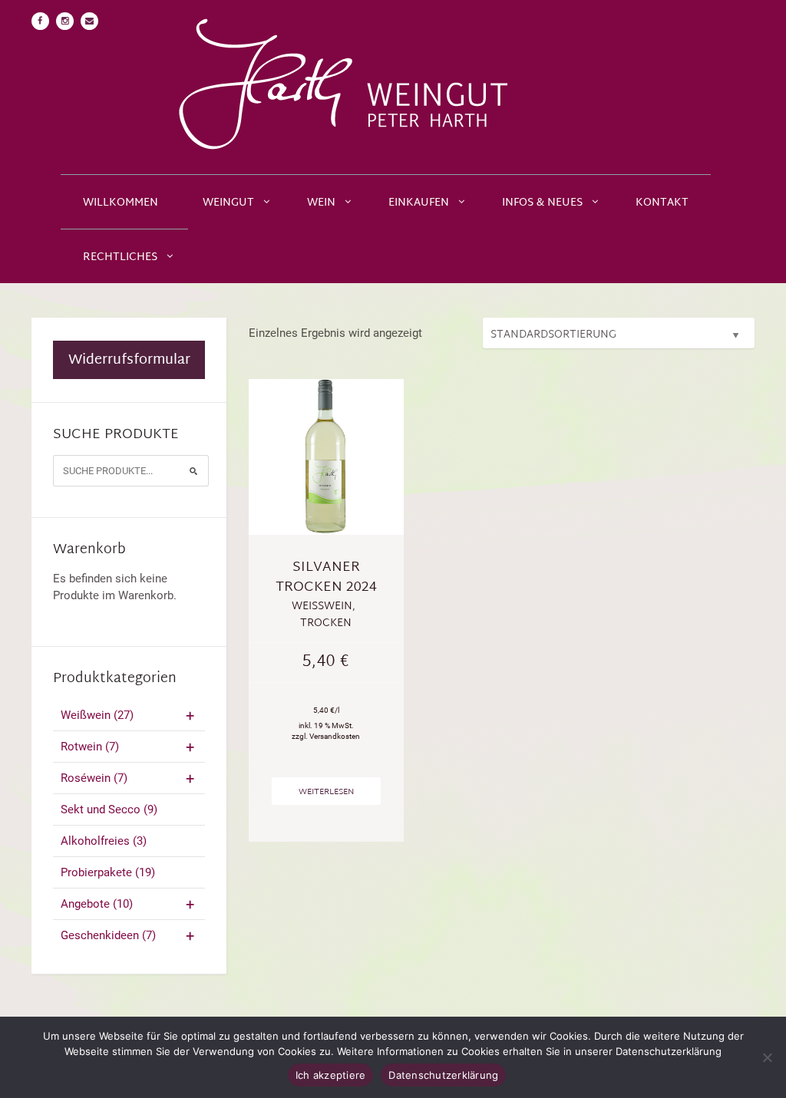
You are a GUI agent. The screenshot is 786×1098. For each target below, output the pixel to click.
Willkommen (120, 203)
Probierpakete (108, 872)
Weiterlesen (326, 792)
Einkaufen (418, 203)
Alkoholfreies (104, 841)
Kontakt (662, 203)
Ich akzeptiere (331, 1075)
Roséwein (94, 778)
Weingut (228, 203)
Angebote (97, 904)
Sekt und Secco (109, 809)
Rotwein (90, 746)
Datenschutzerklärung (443, 1075)
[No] (766, 1057)
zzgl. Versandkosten (326, 736)
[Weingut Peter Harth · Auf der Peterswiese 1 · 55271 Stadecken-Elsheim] (393, 87)
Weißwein (97, 715)
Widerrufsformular (129, 360)
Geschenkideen (108, 935)
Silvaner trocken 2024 (326, 577)
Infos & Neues (542, 203)
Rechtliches (120, 257)
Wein (321, 203)
